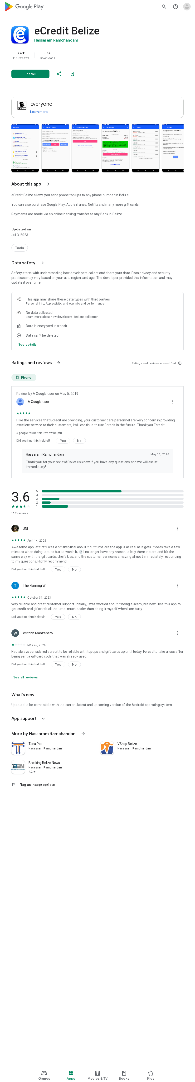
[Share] (59, 74)
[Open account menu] (187, 6)
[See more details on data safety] (27, 344)
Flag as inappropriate (33, 784)
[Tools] (19, 247)
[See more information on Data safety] (42, 263)
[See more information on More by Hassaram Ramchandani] (83, 733)
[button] (25, 148)
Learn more (39, 112)
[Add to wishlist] (72, 74)
